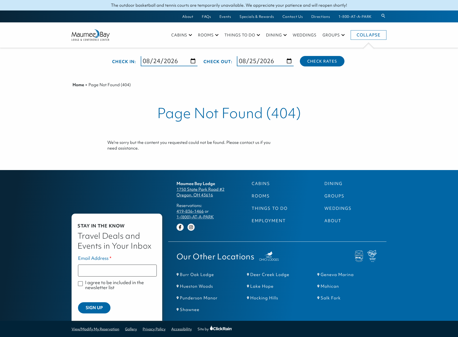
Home (78, 84)
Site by (208, 329)
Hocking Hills (264, 298)
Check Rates (322, 61)
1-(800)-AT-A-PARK (195, 217)
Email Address (93, 258)
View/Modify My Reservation (95, 329)
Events (225, 16)
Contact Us (292, 16)
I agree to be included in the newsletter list (114, 285)
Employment (269, 220)
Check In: (124, 61)
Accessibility (181, 329)
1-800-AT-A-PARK (355, 16)
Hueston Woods (196, 286)
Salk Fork (331, 298)
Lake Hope (262, 286)
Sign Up (94, 307)
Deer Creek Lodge (269, 274)
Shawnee (189, 309)
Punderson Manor (199, 298)
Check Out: (217, 61)
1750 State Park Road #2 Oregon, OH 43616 (200, 192)
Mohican (330, 286)
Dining (274, 35)
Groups (331, 35)
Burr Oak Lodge (197, 274)
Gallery (131, 329)
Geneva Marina (337, 274)
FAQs (206, 16)
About (187, 16)
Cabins (179, 35)
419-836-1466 (190, 211)
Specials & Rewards (256, 16)
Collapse (368, 35)
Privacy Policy (154, 329)
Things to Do (239, 35)
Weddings (305, 35)
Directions (320, 16)
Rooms (206, 35)
